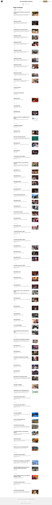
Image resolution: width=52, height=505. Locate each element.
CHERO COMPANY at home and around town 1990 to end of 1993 (22, 299)
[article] (26, 14)
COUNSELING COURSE (18, 125)
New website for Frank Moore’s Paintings (21, 339)
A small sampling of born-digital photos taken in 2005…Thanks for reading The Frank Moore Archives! (21, 81)
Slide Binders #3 (17, 143)
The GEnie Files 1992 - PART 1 (19, 482)
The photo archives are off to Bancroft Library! (21, 163)
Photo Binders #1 (17, 370)
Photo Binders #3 (17, 351)
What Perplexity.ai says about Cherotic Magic (20, 326)
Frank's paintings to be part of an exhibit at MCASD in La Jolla (22, 476)
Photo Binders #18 (17, 200)
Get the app (30, 501)
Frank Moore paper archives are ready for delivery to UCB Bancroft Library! (21, 468)
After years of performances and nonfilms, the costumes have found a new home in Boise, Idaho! (21, 440)
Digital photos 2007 (17, 64)
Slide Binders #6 (17, 98)
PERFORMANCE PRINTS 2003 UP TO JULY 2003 (20, 207)
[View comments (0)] (19, 25)
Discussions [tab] (19, 9)
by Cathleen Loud (16, 88)
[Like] (14, 309)
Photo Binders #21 (17, 175)
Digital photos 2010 (17, 42)
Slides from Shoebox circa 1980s (18, 99)
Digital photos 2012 (17, 21)
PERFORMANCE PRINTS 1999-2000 (18, 307)
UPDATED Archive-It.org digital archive (21, 390)
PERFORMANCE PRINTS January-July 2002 (19, 176)
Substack (22, 503)
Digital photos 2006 (17, 72)
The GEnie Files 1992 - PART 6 (19, 239)
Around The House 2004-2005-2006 (19, 252)
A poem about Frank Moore (19, 92)
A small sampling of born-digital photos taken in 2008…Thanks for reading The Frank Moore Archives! (21, 60)
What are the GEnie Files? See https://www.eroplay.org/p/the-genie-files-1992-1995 (22, 158)
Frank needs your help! (18, 211)
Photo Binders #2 (17, 365)
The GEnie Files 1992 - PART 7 (19, 231)
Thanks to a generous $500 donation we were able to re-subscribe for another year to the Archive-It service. (21, 392)
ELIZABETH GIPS (17, 105)
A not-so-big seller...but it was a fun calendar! (20, 448)
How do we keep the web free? (19, 136)
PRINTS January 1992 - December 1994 (19, 346)
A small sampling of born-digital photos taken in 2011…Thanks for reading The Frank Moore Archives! (21, 37)
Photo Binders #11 (17, 271)
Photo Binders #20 (17, 181)
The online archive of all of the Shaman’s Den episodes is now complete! (22, 358)
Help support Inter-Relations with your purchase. (20, 195)
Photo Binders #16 (17, 218)
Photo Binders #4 (17, 345)
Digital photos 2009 (17, 50)
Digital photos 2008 (17, 58)
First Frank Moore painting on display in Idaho (21, 331)
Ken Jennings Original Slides (17, 171)
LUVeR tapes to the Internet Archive (21, 29)
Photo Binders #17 (17, 206)
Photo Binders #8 (17, 298)
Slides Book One (16, 151)
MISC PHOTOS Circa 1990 (17, 272)
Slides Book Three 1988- (17, 132)
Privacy (26, 499)
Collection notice (31, 499)
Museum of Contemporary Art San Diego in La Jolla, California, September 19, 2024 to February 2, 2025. (21, 462)
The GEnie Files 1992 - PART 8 (19, 156)
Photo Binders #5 (17, 319)
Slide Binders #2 (17, 150)
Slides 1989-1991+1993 (17, 112)
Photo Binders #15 (17, 225)
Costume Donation (17, 438)
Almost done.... (16, 469)
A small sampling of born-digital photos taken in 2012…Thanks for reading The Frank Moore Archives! (21, 23)
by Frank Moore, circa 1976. (18, 126)
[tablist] (18, 10)
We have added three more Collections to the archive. (21, 119)
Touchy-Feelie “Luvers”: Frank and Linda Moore (21, 291)
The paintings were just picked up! (18, 477)
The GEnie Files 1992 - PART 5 (19, 265)
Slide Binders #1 (17, 170)
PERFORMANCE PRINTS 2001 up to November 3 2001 (21, 182)
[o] (35, 138)
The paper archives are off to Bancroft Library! (21, 432)
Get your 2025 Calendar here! (19, 419)
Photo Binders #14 (17, 245)
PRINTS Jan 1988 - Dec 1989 (18, 366)
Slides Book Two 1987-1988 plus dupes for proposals (21, 144)
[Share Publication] (42, 1)
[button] (23, 4)
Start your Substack (24, 501)
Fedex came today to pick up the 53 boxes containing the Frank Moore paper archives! (22, 434)
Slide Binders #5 (17, 111)
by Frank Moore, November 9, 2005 (19, 385)
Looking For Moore (17, 87)
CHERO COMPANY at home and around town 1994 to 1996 (22, 286)
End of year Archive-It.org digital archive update (21, 118)
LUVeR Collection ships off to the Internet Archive (22, 13)
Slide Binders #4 (17, 131)
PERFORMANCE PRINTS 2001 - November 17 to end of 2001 (22, 190)
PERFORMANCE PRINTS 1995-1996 (18, 320)
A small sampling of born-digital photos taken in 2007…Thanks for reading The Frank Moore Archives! (21, 66)
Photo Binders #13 (17, 251)
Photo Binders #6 (17, 313)
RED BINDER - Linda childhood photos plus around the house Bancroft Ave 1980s (22, 259)
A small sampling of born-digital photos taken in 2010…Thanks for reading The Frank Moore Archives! (21, 43)
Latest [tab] (15, 9)
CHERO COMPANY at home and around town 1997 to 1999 (22, 226)
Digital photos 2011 (17, 35)
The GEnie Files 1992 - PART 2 (19, 454)
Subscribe (45, 1)
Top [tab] (17, 9)
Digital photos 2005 (17, 79)
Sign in (49, 1)
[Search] (40, 1)
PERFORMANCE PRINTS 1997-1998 (18, 314)
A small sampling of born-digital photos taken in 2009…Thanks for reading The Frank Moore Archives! (21, 52)
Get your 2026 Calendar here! (19, 194)
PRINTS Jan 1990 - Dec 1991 (18, 352)
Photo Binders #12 (17, 257)
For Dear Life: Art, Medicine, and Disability (22, 460)
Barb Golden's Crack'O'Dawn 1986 (20, 376)
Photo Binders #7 (17, 306)
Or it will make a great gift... (17, 420)
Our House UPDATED (18, 413)
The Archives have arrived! (19, 425)
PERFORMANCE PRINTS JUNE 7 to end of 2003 (20, 201)
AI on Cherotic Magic (18, 325)
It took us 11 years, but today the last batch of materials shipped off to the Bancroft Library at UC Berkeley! (21, 165)
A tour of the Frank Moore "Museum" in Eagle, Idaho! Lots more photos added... (22, 414)
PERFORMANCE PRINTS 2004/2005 (19, 278)
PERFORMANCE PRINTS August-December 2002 (20, 219)
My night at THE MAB (18, 384)
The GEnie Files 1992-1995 (19, 490)
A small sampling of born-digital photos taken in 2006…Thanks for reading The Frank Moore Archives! (21, 74)
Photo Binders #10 (17, 277)
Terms (28, 499)
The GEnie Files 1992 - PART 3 (19, 404)
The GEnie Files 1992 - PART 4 (19, 396)
